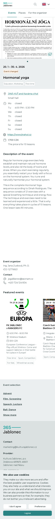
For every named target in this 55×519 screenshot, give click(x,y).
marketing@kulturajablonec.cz (20, 447)
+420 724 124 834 (17, 282)
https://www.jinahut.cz (19, 134)
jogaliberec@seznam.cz (20, 279)
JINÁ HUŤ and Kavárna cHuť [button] (23, 93)
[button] (46, 4)
